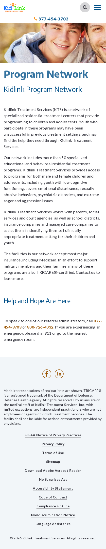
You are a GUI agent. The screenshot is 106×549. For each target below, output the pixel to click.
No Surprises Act (53, 479)
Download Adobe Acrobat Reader (53, 470)
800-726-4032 (40, 327)
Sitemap (53, 461)
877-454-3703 (53, 18)
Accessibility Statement (53, 488)
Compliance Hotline (53, 506)
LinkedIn (59, 373)
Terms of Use (53, 453)
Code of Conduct (53, 497)
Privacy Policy (53, 444)
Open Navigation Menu (97, 7)
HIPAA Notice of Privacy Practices (53, 435)
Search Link (85, 7)
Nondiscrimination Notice (53, 515)
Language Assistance (53, 524)
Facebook (46, 373)
